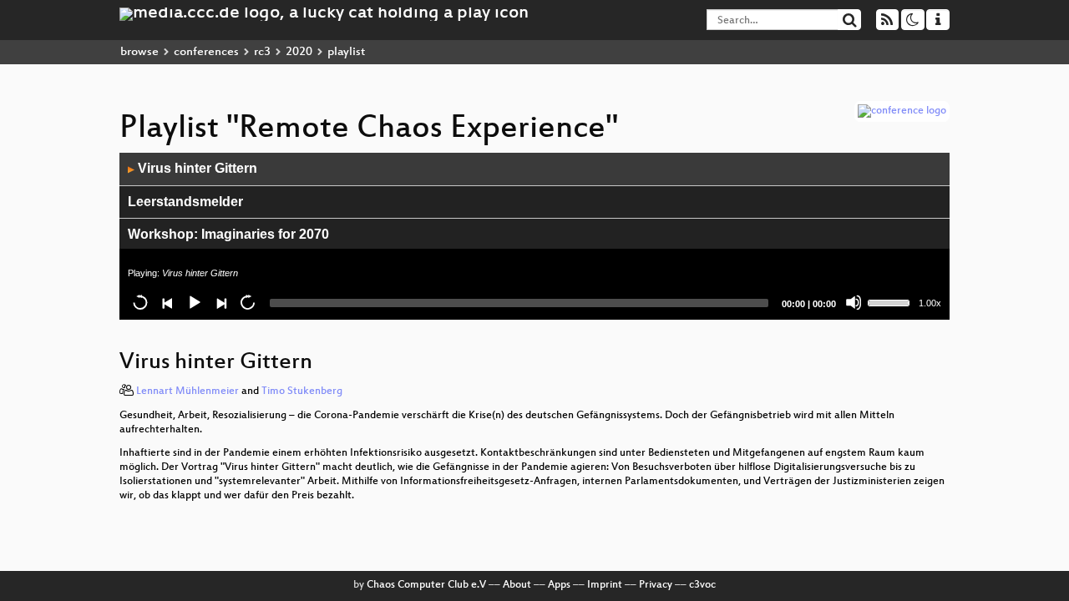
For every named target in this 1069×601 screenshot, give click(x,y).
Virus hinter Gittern (192, 168)
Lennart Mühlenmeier (187, 391)
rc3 (262, 52)
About (517, 585)
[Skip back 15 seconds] (140, 302)
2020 (299, 52)
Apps (559, 585)
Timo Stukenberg (301, 391)
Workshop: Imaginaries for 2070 (228, 234)
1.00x (930, 303)
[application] (534, 236)
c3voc (702, 585)
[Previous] (167, 302)
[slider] (891, 301)
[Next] (220, 302)
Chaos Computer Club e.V (426, 585)
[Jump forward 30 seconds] (247, 302)
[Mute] (853, 302)
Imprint (604, 585)
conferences (206, 52)
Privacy (655, 585)
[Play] (193, 302)
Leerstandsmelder (185, 201)
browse (139, 52)
